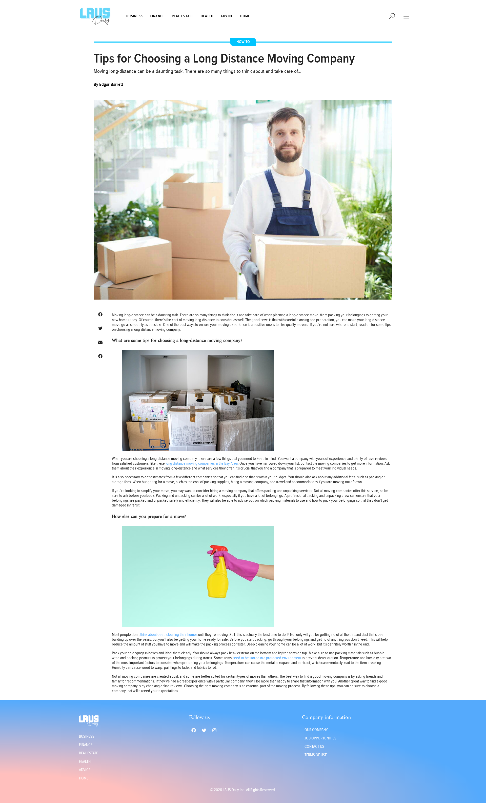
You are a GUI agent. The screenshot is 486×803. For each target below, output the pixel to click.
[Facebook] (193, 730)
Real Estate (183, 16)
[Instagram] (214, 730)
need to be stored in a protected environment (266, 658)
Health (207, 16)
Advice (227, 16)
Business (134, 16)
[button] (100, 314)
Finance (157, 16)
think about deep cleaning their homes (168, 634)
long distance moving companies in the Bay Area (202, 463)
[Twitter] (204, 730)
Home (245, 16)
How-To (243, 42)
